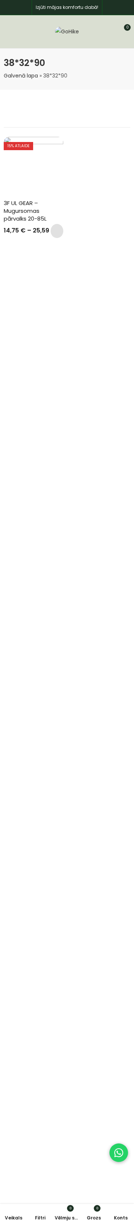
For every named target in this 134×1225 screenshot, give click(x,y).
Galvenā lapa (21, 75)
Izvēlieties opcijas (57, 231)
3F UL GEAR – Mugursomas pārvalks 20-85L (25, 210)
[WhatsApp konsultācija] (118, 1152)
